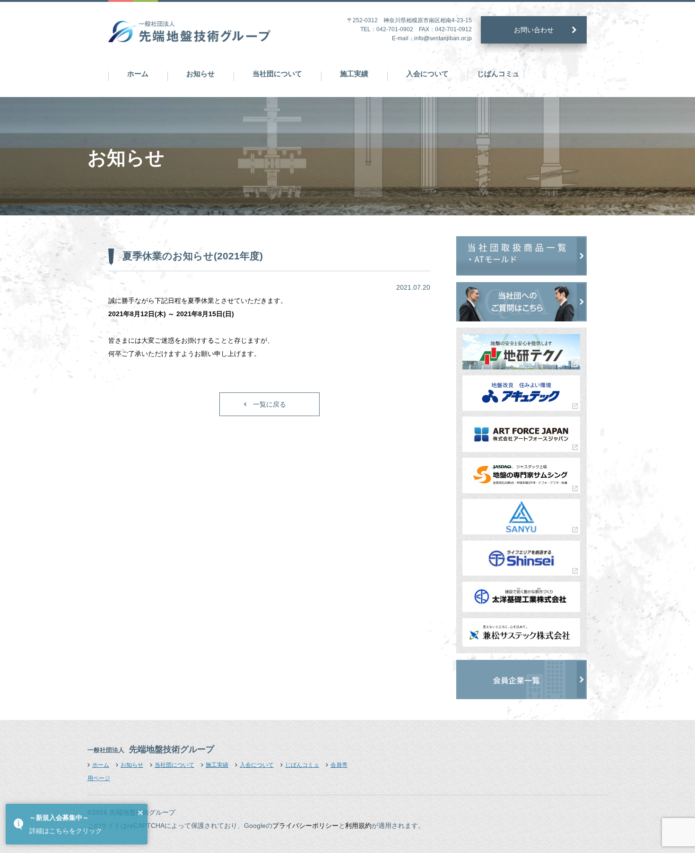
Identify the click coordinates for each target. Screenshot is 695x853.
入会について (427, 74)
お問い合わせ (534, 30)
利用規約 (358, 825)
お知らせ (200, 74)
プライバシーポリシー (305, 825)
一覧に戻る (269, 404)
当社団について (277, 74)
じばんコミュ (498, 74)
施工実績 (354, 74)
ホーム (137, 74)
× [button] (140, 812)
